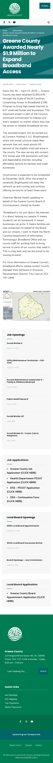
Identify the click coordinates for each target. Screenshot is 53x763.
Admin (15, 31)
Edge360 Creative (30, 758)
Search (43, 671)
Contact (38, 745)
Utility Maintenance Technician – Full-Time (26, 361)
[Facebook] (4, 22)
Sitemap (28, 745)
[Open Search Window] (48, 22)
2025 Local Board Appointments (23, 525)
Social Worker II (14, 343)
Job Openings (16, 334)
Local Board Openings (21, 517)
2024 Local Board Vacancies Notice (24, 543)
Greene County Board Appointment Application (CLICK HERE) (26, 597)
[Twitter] (9, 22)
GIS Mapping (11, 699)
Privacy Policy (15, 745)
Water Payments (13, 707)
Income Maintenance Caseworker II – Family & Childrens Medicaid (25, 380)
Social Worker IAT (15, 416)
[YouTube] (14, 22)
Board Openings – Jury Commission (24, 560)
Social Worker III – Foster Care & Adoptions (23, 434)
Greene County (35, 84)
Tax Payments (12, 703)
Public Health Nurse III (17, 399)
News (20, 31)
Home (5, 31)
